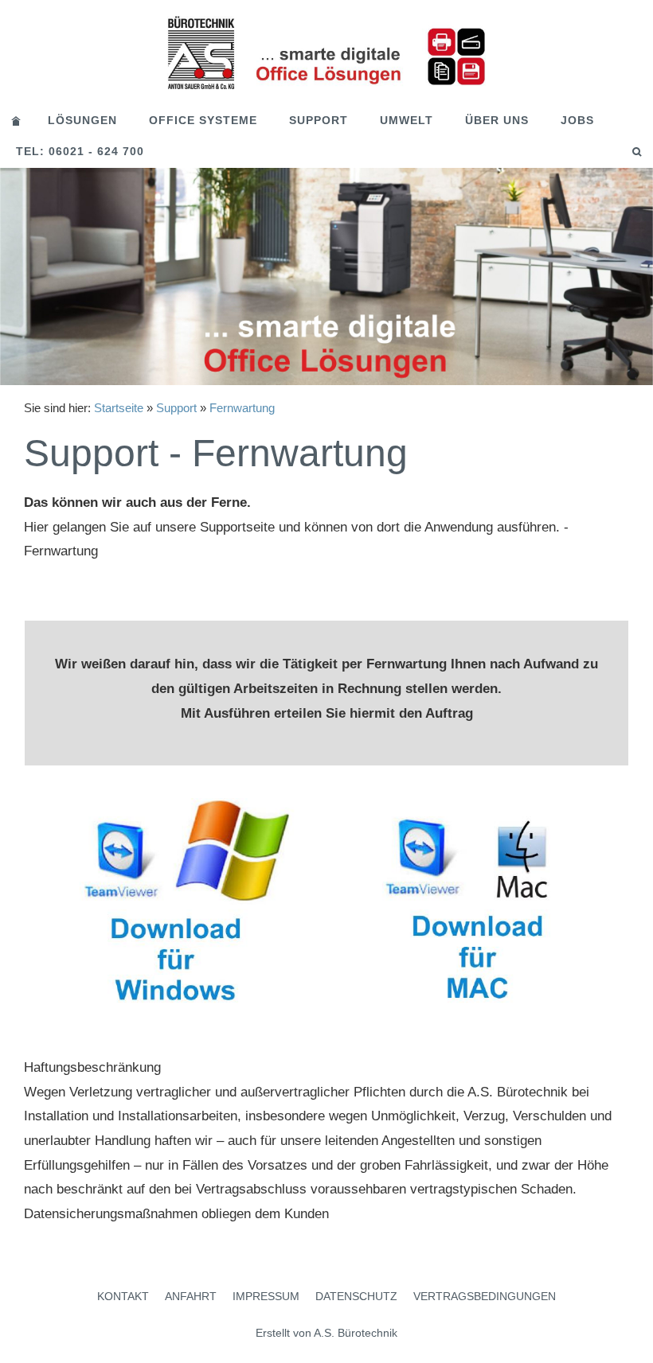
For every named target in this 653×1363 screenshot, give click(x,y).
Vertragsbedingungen (484, 1296)
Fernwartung (242, 408)
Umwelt (406, 120)
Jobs (577, 120)
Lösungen (82, 120)
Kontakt (123, 1296)
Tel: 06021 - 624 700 (80, 151)
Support (318, 120)
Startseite (118, 408)
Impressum (266, 1296)
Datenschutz (356, 1296)
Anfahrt (191, 1296)
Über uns (497, 120)
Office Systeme (203, 120)
